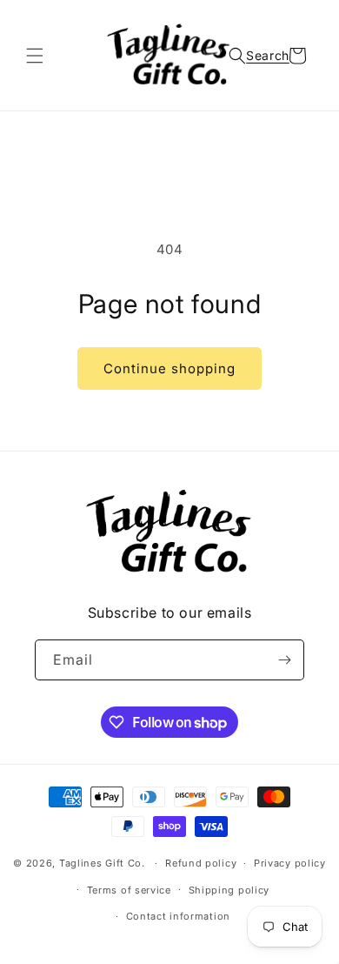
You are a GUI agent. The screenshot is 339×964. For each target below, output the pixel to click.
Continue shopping (169, 368)
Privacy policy (290, 863)
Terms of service (129, 890)
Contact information (178, 916)
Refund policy (200, 863)
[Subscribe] (284, 659)
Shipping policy (229, 890)
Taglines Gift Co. (102, 863)
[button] (35, 56)
